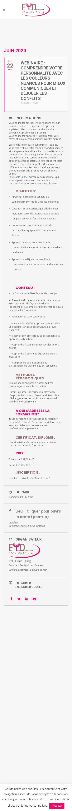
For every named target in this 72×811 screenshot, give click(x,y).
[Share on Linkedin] (26, 599)
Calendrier (23, 583)
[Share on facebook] (11, 599)
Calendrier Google (28, 586)
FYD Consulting (20, 561)
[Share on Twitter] (19, 599)
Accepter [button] (57, 805)
